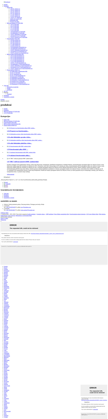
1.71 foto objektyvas (15, 44)
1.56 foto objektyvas (15, 40)
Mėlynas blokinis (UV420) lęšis (15, 23)
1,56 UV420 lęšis (14, 24)
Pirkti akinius (102, 214)
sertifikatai (9, 89)
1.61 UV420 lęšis (14, 26)
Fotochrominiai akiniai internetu (77, 214)
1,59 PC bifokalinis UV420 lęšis (18, 34)
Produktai (6, 6)
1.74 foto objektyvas (15, 45)
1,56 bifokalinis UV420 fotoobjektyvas (20, 64)
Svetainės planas (41, 214)
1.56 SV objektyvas (15, 10)
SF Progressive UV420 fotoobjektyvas (19, 84)
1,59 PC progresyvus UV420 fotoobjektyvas (21, 68)
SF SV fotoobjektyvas (15, 74)
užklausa (9, 174)
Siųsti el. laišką (4, 218)
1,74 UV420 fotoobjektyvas (17, 61)
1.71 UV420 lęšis (14, 28)
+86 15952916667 (10, 210)
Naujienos (6, 95)
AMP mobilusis (49, 214)
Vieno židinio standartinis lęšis (61, 214)
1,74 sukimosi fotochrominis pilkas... (19, 155)
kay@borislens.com (26, 207)
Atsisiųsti (9, 94)
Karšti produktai (31, 214)
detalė (12, 174)
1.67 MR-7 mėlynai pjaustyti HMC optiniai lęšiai (23, 161)
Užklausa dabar (4, 212)
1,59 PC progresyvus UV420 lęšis (18, 37)
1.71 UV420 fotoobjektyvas (17, 60)
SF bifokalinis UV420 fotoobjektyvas (19, 80)
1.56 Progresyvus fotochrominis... (18, 131)
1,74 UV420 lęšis (14, 30)
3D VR (6, 91)
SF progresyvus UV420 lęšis (17, 81)
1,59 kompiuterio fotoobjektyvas (18, 47)
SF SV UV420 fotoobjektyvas (17, 75)
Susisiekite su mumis (9, 97)
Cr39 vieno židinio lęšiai (92, 214)
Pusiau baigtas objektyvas (13, 70)
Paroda (8, 88)
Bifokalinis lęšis (14, 20)
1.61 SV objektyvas (15, 11)
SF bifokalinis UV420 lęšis (17, 77)
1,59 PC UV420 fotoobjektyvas (18, 62)
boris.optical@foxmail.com (27, 210)
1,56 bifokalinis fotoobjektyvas (18, 48)
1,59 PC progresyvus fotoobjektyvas (19, 53)
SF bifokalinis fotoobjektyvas (17, 78)
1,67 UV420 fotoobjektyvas (17, 58)
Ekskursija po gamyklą (12, 87)
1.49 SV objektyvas (15, 9)
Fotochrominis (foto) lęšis (13, 38)
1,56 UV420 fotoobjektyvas (17, 55)
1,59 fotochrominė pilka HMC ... (17, 149)
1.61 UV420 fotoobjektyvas (17, 57)
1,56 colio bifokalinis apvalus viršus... (19, 137)
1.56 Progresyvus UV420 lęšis (17, 36)
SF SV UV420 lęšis (15, 72)
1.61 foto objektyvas (15, 41)
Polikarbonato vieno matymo (8, 215)
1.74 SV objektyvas (15, 16)
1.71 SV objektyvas (15, 14)
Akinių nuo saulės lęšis (16, 18)
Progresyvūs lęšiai (14, 21)
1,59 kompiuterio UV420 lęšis (17, 31)
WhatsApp (3, 220)
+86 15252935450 (10, 207)
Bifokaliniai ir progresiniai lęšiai (24, 215)
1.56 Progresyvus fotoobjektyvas (18, 51)
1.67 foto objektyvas (15, 43)
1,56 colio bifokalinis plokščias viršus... (19, 143)
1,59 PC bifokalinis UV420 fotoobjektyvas (21, 65)
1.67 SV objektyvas (15, 13)
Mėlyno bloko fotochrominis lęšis (15, 54)
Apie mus (6, 85)
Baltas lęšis (9, 7)
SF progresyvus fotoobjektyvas (18, 82)
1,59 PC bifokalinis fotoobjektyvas (18, 50)
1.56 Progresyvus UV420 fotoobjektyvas (20, 67)
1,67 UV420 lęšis (14, 27)
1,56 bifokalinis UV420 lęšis (17, 33)
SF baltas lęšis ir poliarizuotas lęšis (18, 71)
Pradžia (6, 4)
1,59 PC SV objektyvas (16, 17)
